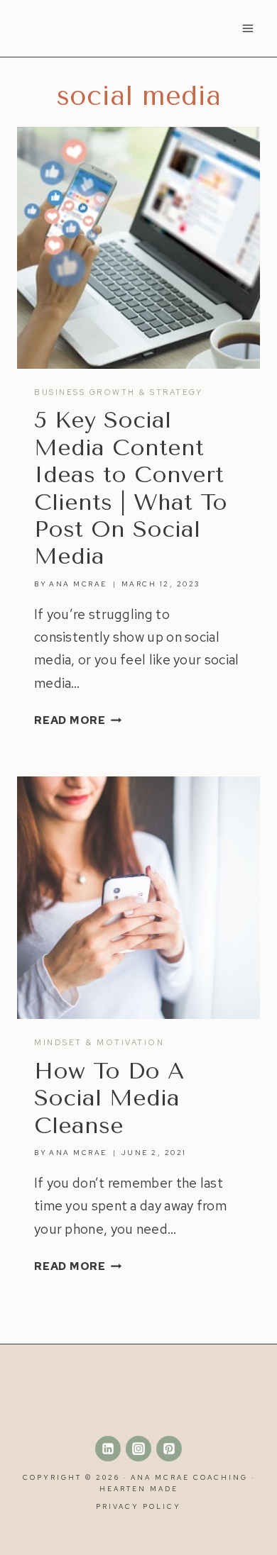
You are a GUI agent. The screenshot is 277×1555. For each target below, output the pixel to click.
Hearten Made (138, 1488)
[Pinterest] (169, 1448)
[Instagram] (138, 1448)
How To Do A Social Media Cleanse (109, 1098)
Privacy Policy (138, 1506)
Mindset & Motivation (99, 1042)
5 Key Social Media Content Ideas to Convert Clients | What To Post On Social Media (130, 488)
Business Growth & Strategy (118, 392)
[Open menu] (247, 28)
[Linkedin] (108, 1448)
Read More (78, 720)
